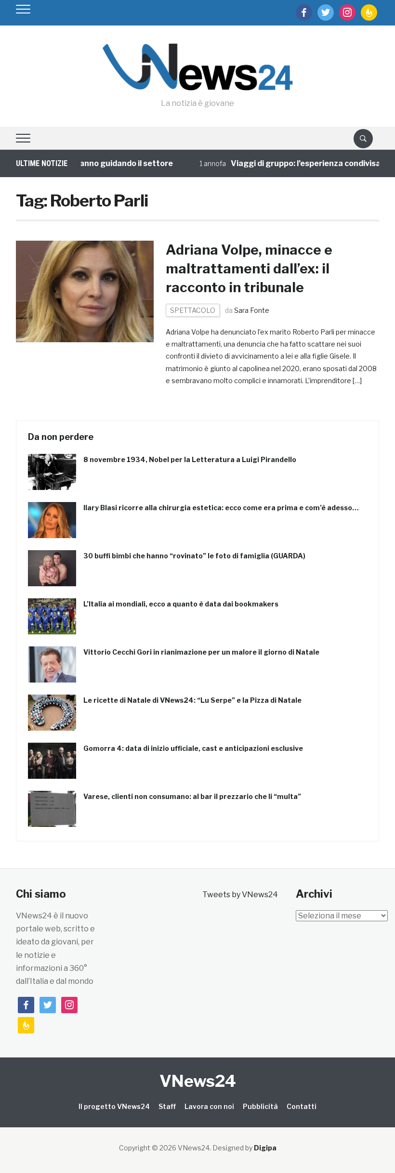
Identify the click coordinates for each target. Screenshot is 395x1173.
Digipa (265, 1148)
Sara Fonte (251, 310)
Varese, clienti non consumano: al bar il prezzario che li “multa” (192, 796)
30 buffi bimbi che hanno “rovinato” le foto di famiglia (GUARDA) (194, 556)
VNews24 (197, 1081)
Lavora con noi (209, 1106)
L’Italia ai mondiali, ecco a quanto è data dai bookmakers (180, 604)
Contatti (301, 1106)
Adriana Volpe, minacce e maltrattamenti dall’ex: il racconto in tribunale (249, 269)
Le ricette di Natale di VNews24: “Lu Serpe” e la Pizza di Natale (192, 700)
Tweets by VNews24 (240, 894)
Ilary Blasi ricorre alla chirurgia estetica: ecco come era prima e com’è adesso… (221, 507)
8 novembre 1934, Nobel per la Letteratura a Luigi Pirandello (189, 459)
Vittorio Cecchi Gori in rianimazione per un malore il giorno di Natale (201, 652)
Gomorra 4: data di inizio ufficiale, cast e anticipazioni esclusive (193, 748)
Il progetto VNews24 (114, 1106)
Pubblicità (260, 1106)
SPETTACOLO (192, 310)
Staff (167, 1106)
